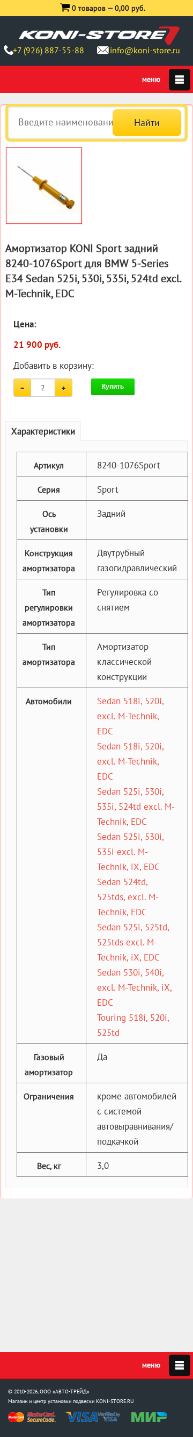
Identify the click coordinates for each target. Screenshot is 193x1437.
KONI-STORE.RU (115, 1401)
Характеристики (43, 431)
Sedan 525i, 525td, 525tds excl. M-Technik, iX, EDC (133, 942)
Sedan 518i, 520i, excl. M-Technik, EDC (130, 716)
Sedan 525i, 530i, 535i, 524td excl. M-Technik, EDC (136, 807)
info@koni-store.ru (145, 50)
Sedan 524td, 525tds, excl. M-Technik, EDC (128, 897)
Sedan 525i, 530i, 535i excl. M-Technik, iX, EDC (130, 852)
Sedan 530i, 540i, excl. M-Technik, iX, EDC (134, 987)
